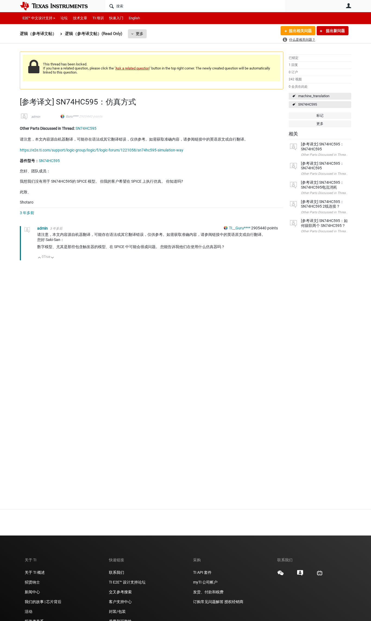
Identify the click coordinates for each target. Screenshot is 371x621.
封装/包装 (117, 611)
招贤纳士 (32, 582)
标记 (319, 115)
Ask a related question (132, 68)
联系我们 (116, 572)
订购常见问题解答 (208, 602)
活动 (28, 611)
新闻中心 (32, 592)
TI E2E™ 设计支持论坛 (127, 582)
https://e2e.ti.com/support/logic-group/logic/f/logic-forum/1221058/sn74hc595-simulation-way (101, 150)
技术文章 (80, 18)
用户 (348, 5)
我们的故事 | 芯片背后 (43, 602)
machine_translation (313, 96)
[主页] (58, 6)
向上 (39, 258)
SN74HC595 (307, 104)
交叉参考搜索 (120, 592)
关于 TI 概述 (35, 572)
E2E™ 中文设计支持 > (39, 18)
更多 (139, 33)
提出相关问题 (300, 30)
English (134, 18)
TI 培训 (98, 18)
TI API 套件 (202, 572)
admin (35, 117)
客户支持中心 (120, 602)
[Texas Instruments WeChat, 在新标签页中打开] (280, 575)
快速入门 (116, 18)
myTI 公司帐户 (205, 582)
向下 (52, 258)
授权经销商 (233, 602)
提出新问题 (335, 30)
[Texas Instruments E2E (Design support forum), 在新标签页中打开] (300, 575)
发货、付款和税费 (208, 592)
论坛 (64, 18)
